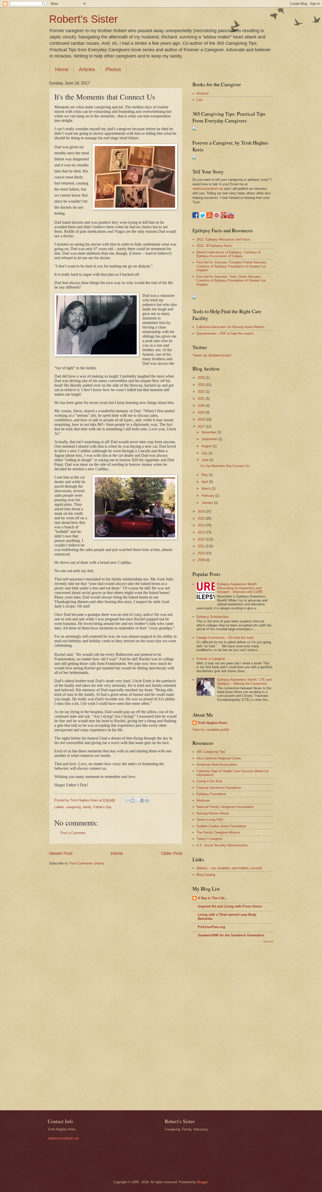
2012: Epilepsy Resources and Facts (223, 239)
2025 (202, 385)
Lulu (199, 100)
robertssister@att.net (207, 189)
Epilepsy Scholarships (212, 617)
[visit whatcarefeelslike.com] (194, 298)
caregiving (73, 807)
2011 (202, 546)
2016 (202, 511)
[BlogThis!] (132, 800)
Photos (113, 69)
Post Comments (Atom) (86, 863)
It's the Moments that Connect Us (225, 466)
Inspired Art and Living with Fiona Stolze (230, 906)
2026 (202, 378)
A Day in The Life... (212, 898)
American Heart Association (216, 764)
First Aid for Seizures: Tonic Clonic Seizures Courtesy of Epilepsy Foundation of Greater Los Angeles (231, 280)
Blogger (202, 1182)
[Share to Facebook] (142, 800)
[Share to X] (137, 800)
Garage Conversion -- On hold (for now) (224, 637)
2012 (202, 539)
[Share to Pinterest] (147, 800)
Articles (87, 69)
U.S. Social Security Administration (222, 845)
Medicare (203, 800)
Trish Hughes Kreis (212, 723)
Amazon (202, 93)
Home (61, 69)
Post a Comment (73, 833)
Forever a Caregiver (210, 659)
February (208, 495)
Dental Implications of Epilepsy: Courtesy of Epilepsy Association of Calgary (228, 254)
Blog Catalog (205, 875)
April (205, 482)
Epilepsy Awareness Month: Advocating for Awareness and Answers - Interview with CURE (240, 588)
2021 (202, 398)
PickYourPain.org (211, 927)
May (205, 475)
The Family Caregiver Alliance (218, 832)
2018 (202, 419)
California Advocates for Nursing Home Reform (230, 327)
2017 (202, 426)
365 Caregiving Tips (210, 752)
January (208, 503)
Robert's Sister (83, 19)
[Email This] (128, 800)
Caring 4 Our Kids (209, 781)
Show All (268, 941)
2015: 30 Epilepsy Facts (214, 246)
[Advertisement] (212, 1026)
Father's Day (102, 807)
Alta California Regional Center (218, 758)
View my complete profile (210, 729)
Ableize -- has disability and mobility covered (229, 868)
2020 (202, 405)
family (87, 807)
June (206, 460)
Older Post (171, 853)
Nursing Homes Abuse (212, 813)
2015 (202, 518)
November (209, 432)
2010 (202, 553)
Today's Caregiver (209, 839)
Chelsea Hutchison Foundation (218, 788)
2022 (202, 391)
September (210, 439)
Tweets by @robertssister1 (211, 355)
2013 (202, 532)
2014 (202, 525)
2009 (202, 560)
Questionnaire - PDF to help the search (224, 333)
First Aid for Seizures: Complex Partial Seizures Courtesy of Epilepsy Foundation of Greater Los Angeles (231, 266)
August (207, 446)
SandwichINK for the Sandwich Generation (231, 935)
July (205, 453)
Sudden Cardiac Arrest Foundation (221, 826)
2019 (202, 412)
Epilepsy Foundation (211, 794)
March (207, 488)
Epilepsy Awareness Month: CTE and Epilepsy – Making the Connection (244, 681)
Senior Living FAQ (209, 819)
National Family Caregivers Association (225, 807)
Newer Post (60, 853)
